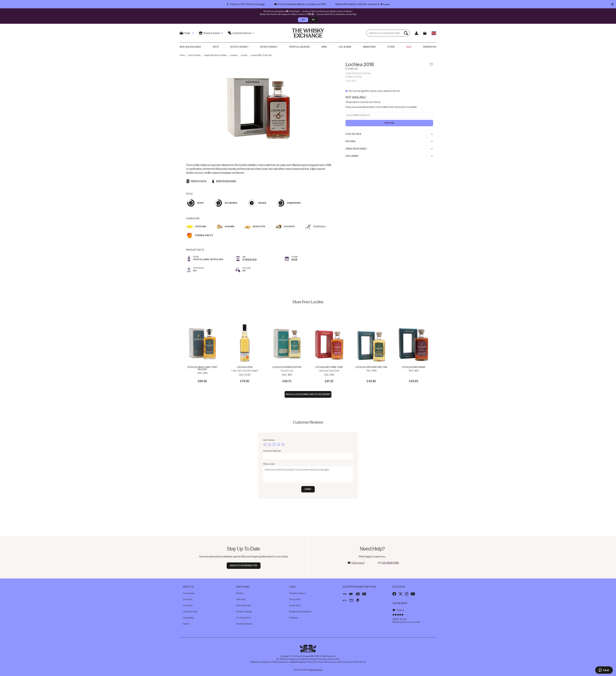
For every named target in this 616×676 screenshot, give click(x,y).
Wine (324, 46)
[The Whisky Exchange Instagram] (406, 594)
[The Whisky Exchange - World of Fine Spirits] (308, 33)
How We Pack (354, 134)
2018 (294, 259)
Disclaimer (352, 156)
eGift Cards (240, 599)
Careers (186, 624)
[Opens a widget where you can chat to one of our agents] (604, 670)
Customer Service (241, 33)
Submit (308, 489)
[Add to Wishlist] (431, 64)
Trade (187, 33)
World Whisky (269, 46)
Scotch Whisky (239, 46)
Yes (303, 19)
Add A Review (269, 440)
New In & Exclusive (190, 46)
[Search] (406, 33)
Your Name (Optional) (272, 451)
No (313, 19)
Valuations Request (244, 624)
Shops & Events (211, 33)
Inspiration (429, 46)
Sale (409, 46)
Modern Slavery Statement (300, 611)
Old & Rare (345, 46)
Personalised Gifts (243, 605)
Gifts (216, 46)
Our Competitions (243, 617)
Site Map (240, 593)
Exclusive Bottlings (244, 611)
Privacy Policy (295, 599)
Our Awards (188, 605)
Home (182, 55)
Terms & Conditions (297, 593)
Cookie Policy (295, 605)
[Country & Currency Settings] (434, 33)
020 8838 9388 (390, 562)
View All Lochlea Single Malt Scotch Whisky (308, 394)
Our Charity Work (190, 611)
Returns (350, 141)
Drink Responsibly (356, 148)
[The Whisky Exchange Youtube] (413, 594)
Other (391, 46)
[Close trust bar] (612, 4)
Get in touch (357, 562)
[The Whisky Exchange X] (400, 594)
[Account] (416, 33)
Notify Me (389, 123)
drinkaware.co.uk (315, 669)
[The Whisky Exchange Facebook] (394, 594)
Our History (188, 599)
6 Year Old (249, 259)
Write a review (269, 464)
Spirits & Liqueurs (299, 46)
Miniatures (369, 46)
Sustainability (188, 617)
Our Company (189, 593)
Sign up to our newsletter (243, 565)
